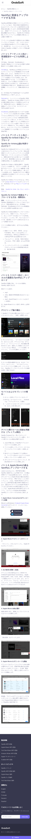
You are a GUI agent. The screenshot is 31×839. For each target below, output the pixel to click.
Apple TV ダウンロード (8, 756)
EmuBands (4, 112)
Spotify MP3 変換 (6, 744)
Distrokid (4, 98)
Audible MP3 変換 (6, 759)
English (3, 789)
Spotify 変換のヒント (13, 9)
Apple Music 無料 (6, 774)
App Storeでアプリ (12, 182)
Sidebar (16, 837)
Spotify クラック (6, 768)
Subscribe (25, 817)
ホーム (3, 9)
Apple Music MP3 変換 (8, 747)
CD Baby (4, 69)
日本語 (3, 792)
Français (4, 795)
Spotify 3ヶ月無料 (6, 777)
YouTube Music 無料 (7, 780)
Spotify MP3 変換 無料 (8, 771)
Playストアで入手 (21, 184)
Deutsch (3, 798)
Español (3, 801)
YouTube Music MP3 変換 (9, 750)
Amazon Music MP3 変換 (9, 753)
